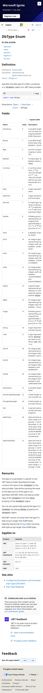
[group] (21, 295)
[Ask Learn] (29, 30)
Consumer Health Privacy (11, 686)
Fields (6, 50)
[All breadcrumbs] (4, 30)
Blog (33, 680)
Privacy (15, 683)
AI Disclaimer (7, 680)
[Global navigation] (2, 25)
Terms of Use (31, 686)
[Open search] (32, 25)
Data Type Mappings (15, 587)
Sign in (38, 25)
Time (30, 344)
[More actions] (39, 30)
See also (7, 59)
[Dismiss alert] (39, 3)
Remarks (7, 53)
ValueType (25, 104)
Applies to (7, 55)
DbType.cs (12, 78)
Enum (15, 107)
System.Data (17, 70)
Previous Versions (21, 680)
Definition (7, 47)
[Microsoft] (21, 24)
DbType (23, 524)
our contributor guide (14, 611)
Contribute (6, 683)
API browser (12, 30)
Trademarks (6, 690)
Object (15, 104)
